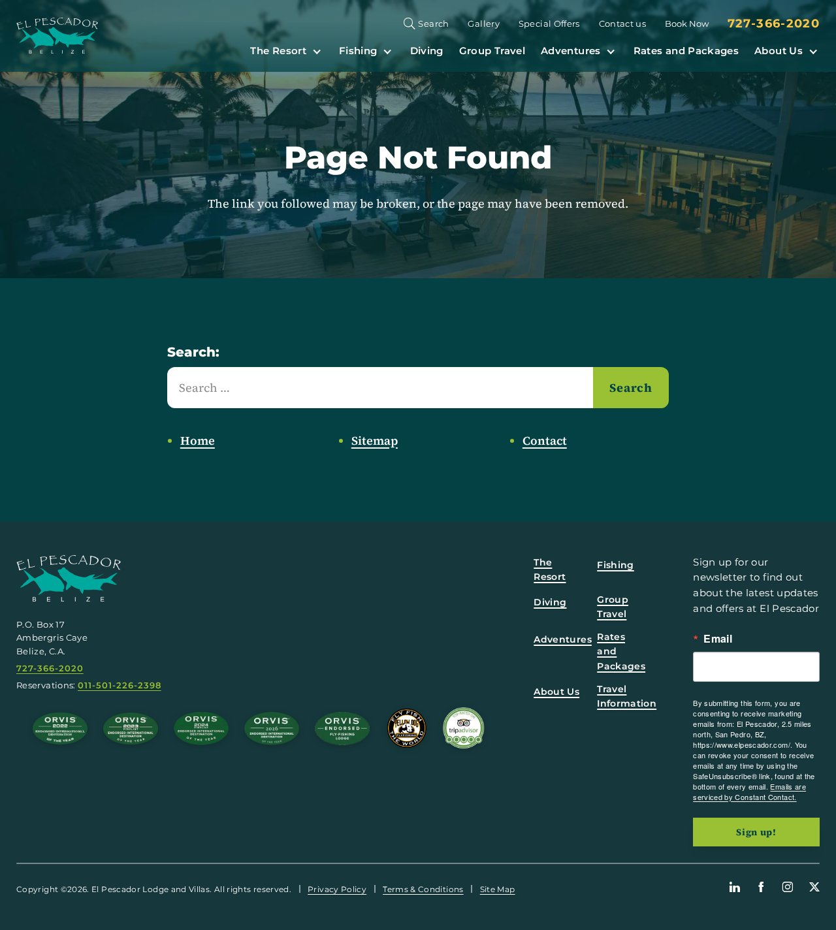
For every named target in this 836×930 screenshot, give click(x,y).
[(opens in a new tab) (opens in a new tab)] (464, 728)
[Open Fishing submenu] (387, 50)
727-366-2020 (774, 23)
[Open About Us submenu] (813, 50)
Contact (544, 440)
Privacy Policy (337, 889)
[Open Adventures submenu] (610, 50)
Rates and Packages (686, 51)
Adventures (571, 51)
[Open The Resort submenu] (317, 50)
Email (717, 638)
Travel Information (626, 696)
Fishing (358, 51)
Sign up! (756, 832)
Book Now (687, 24)
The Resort (278, 51)
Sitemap (374, 440)
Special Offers (549, 24)
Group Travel (492, 51)
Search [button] (433, 24)
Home (197, 440)
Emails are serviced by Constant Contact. (749, 791)
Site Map (497, 889)
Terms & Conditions (423, 889)
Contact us (623, 24)
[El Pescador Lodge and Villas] (57, 36)
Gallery (484, 24)
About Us (778, 51)
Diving (426, 51)
